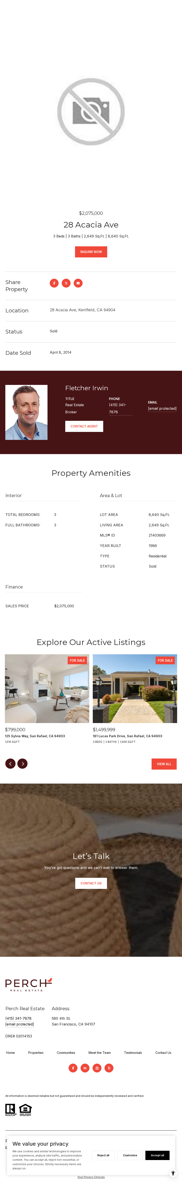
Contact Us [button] (91, 883)
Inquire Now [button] (91, 252)
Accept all (157, 1155)
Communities (66, 1053)
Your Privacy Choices (91, 1177)
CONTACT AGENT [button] (84, 426)
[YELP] (109, 1068)
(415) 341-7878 (117, 408)
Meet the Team (100, 1053)
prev (10, 764)
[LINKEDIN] (85, 1068)
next (22, 764)
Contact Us (163, 1053)
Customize (130, 1155)
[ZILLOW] (97, 1068)
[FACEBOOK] (73, 1068)
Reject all (103, 1155)
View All (164, 764)
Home (10, 1053)
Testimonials (133, 1053)
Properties (36, 1053)
